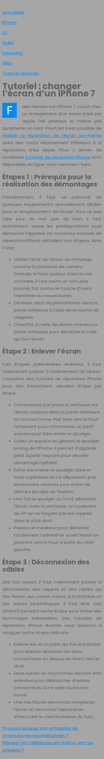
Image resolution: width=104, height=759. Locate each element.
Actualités (13, 12)
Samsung (12, 53)
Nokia (8, 43)
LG (5, 33)
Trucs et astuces (20, 73)
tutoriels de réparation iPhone (57, 157)
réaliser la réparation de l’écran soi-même (52, 135)
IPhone (9, 22)
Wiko (7, 63)
